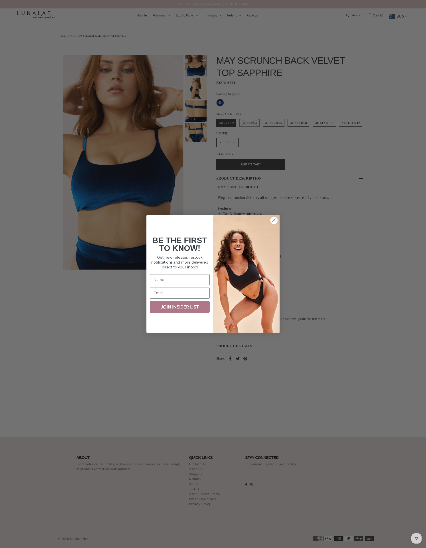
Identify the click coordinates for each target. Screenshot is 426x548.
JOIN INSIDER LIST (180, 307)
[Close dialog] (274, 220)
